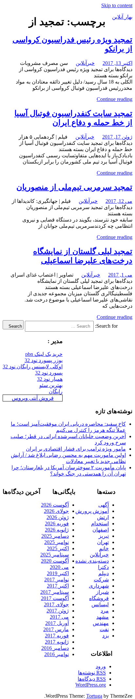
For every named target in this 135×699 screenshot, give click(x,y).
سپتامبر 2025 (54, 554)
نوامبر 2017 (56, 579)
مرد (105, 610)
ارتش (103, 517)
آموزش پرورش (92, 511)
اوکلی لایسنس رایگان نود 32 (33, 366)
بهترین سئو (51, 385)
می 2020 (59, 567)
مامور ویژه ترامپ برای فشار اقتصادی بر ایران (76, 449)
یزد (105, 635)
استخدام (100, 523)
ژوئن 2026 (58, 517)
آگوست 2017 (55, 598)
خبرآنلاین (85, 63)
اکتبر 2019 (58, 573)
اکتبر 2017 (58, 586)
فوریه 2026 (57, 523)
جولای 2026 (56, 511)
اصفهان (100, 530)
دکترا (103, 567)
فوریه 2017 (57, 635)
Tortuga (94, 696)
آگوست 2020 (55, 561)
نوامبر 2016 (56, 654)
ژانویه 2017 (57, 642)
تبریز (104, 536)
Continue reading (114, 99)
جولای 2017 (56, 604)
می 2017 (59, 617)
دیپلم (103, 573)
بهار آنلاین (122, 17)
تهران (103, 542)
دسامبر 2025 (55, 536)
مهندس (101, 623)
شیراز (102, 592)
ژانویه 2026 (57, 530)
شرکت (101, 579)
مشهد (102, 617)
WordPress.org (90, 685)
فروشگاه (99, 598)
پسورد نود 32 (49, 373)
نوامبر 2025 (56, 542)
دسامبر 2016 (55, 648)
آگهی (103, 505)
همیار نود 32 (50, 379)
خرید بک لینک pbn (44, 354)
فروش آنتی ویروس (33, 398)
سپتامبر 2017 (54, 592)
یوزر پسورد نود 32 (44, 360)
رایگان (56, 391)
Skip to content (116, 5)
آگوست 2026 (55, 505)
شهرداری (99, 586)
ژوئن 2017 (58, 610)
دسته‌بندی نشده (92, 561)
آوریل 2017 (57, 623)
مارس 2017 (56, 629)
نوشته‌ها (92, 672)
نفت (104, 629)
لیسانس (100, 604)
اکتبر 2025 (58, 548)
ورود (101, 666)
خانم (104, 548)
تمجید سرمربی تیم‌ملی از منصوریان (74, 187)
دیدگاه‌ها (92, 679)
